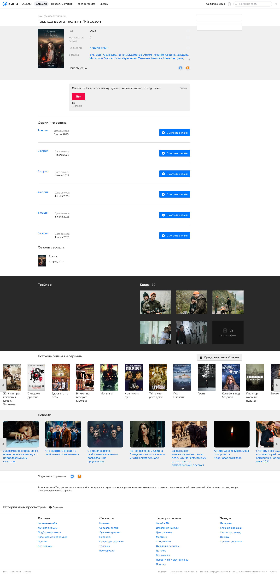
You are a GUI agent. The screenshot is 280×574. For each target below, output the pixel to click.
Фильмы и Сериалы (167, 546)
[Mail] (5, 4)
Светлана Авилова (150, 58)
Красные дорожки (231, 527)
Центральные (164, 532)
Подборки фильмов (49, 532)
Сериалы (106, 518)
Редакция (162, 572)
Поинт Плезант (178, 395)
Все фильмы (45, 546)
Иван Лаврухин (173, 58)
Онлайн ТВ (162, 523)
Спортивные (163, 541)
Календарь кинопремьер (52, 536)
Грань (201, 393)
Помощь (161, 564)
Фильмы (44, 518)
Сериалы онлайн (109, 527)
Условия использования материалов (250, 572)
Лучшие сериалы (109, 532)
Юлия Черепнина (125, 58)
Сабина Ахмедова (176, 54)
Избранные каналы (167, 527)
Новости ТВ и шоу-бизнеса (172, 559)
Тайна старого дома (156, 395)
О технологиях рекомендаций (183, 572)
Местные (161, 536)
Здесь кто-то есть (60, 395)
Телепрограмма (168, 518)
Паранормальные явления (252, 397)
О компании (15, 572)
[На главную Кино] (12, 4)
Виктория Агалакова (103, 54)
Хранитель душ (132, 395)
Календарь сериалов (111, 541)
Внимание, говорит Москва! (83, 397)
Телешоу (104, 546)
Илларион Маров (101, 58)
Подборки (105, 536)
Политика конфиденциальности (215, 572)
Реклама (27, 572)
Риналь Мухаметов (129, 54)
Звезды (226, 518)
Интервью (226, 523)
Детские (161, 550)
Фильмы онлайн (47, 523)
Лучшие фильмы (47, 527)
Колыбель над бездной (231, 395)
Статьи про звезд (230, 532)
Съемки (224, 536)
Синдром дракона (34, 395)
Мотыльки (106, 393)
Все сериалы (107, 550)
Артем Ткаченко (153, 54)
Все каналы (163, 555)
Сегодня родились (231, 541)
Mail (5, 572)
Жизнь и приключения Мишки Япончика (12, 399)
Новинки (104, 523)
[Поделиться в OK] (187, 68)
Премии (42, 541)
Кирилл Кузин (99, 48)
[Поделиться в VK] (180, 68)
